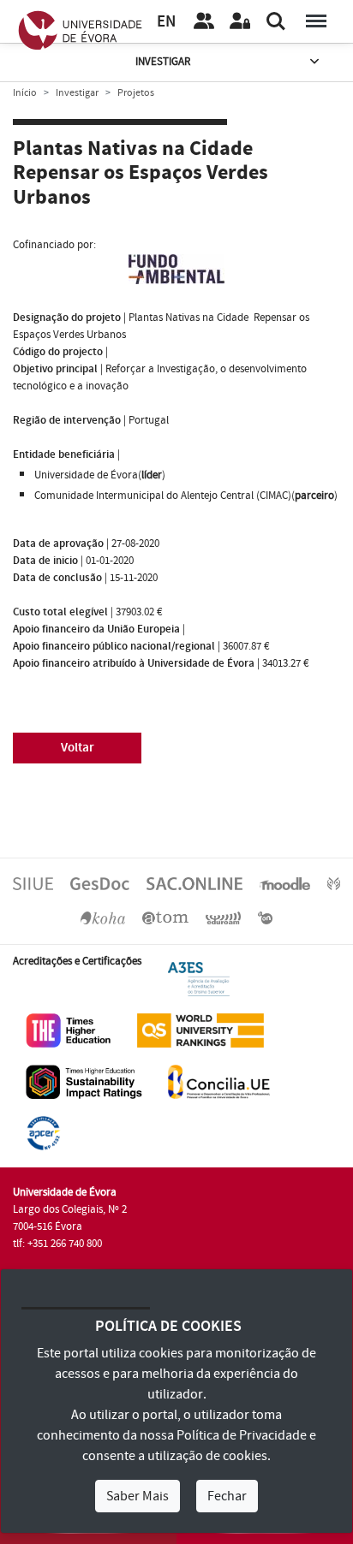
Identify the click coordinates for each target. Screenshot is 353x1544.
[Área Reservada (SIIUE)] (239, 21)
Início (25, 92)
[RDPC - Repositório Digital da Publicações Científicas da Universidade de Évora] (333, 883)
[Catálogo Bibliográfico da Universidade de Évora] (103, 917)
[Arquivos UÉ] (165, 917)
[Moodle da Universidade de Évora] (284, 883)
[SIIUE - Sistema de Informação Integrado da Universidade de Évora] (33, 883)
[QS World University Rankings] (200, 1029)
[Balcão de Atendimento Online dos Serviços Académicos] (194, 883)
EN (166, 22)
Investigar (162, 61)
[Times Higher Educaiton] (68, 1029)
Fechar (227, 1496)
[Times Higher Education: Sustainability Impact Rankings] (84, 1081)
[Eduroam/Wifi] (224, 917)
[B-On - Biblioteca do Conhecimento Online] (265, 917)
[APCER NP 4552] (43, 1132)
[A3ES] (199, 978)
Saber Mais (137, 1496)
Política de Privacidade (241, 1435)
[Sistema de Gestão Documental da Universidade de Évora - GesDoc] (99, 883)
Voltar (77, 747)
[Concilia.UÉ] (219, 1081)
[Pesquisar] (276, 21)
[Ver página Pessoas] (203, 21)
